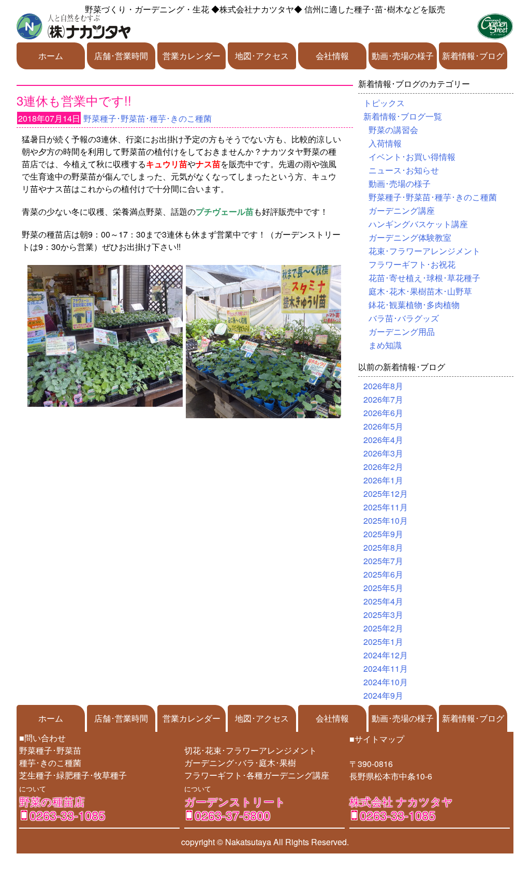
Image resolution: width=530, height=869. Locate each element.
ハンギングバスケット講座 (418, 224)
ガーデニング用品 (402, 331)
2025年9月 (383, 534)
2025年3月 (383, 615)
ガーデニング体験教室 (410, 237)
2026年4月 (383, 440)
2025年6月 (383, 574)
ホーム (50, 56)
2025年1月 (383, 641)
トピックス (384, 103)
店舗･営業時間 (121, 56)
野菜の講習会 (393, 130)
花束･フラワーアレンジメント (424, 251)
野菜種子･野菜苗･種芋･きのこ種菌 (147, 118)
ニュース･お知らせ (404, 170)
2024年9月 (383, 695)
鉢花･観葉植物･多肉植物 (414, 305)
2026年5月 (383, 426)
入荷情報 (385, 143)
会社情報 (332, 56)
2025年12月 (385, 493)
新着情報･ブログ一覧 (402, 116)
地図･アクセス (262, 56)
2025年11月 (385, 507)
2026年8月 (383, 386)
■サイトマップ (376, 739)
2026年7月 (383, 399)
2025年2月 (383, 628)
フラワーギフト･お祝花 (412, 264)
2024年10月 (385, 682)
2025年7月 (383, 561)
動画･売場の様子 (403, 56)
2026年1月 (383, 480)
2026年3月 (383, 453)
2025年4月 (383, 601)
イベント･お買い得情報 (412, 157)
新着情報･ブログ (473, 56)
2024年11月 (385, 668)
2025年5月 (383, 588)
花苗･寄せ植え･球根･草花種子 (424, 278)
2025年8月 (383, 547)
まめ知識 (385, 345)
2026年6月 (383, 413)
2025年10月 (385, 520)
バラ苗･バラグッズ (404, 318)
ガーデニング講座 (402, 210)
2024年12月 (385, 655)
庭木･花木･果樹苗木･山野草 (420, 291)
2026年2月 (383, 467)
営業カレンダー (191, 56)
